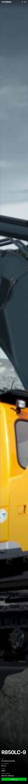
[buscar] (22, 2)
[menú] (25, 2)
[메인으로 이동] (6, 2)
